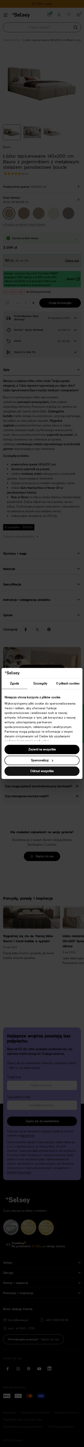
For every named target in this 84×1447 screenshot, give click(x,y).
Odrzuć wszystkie (42, 771)
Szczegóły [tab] (40, 683)
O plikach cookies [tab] (68, 683)
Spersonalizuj (39, 760)
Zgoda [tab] (14, 683)
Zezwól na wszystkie (42, 749)
